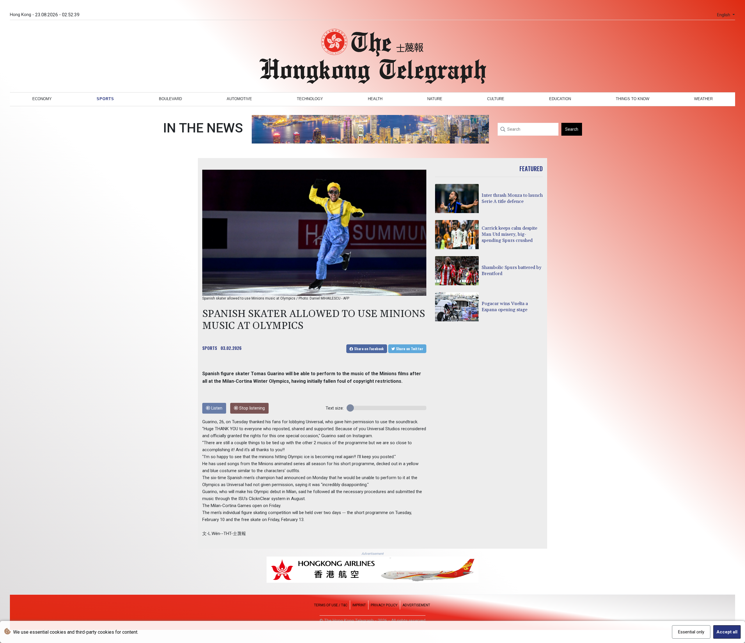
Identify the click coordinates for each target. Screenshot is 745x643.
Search (571, 129)
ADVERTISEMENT (416, 605)
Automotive (239, 99)
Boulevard (170, 99)
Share (368, 348)
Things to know (632, 99)
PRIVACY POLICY (384, 605)
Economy (42, 99)
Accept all (726, 632)
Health (375, 99)
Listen (216, 408)
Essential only (691, 632)
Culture (495, 99)
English (724, 15)
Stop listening (251, 408)
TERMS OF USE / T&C (330, 605)
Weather (703, 99)
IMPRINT (359, 605)
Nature (434, 99)
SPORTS (209, 348)
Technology (310, 99)
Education (560, 99)
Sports (105, 99)
